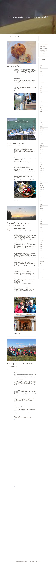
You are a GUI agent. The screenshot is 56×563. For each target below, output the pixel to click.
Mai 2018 (41, 246)
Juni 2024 (41, 111)
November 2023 (42, 124)
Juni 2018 (41, 244)
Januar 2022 (41, 166)
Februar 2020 (41, 206)
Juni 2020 (41, 198)
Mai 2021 (41, 181)
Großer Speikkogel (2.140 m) (43, 46)
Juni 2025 (41, 88)
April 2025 (41, 92)
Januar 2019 (41, 231)
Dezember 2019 (42, 210)
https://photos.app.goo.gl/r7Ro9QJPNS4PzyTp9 (22, 283)
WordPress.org (42, 277)
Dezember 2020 (42, 187)
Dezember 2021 (42, 168)
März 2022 (41, 162)
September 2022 (42, 151)
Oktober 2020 (41, 191)
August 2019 (41, 217)
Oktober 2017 (41, 259)
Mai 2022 (41, 158)
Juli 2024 (41, 109)
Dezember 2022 (42, 145)
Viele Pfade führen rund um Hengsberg (19, 364)
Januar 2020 (41, 208)
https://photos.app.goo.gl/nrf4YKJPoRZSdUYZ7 (22, 91)
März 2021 (41, 183)
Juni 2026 (41, 65)
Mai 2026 (41, 67)
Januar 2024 (41, 120)
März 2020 (41, 204)
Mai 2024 (41, 113)
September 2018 (42, 238)
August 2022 (41, 153)
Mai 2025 (41, 90)
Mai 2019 (41, 223)
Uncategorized (19, 200)
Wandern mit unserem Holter (44, 48)
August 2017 (41, 263)
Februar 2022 (41, 164)
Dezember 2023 (42, 122)
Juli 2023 (41, 132)
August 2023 (41, 130)
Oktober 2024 (41, 103)
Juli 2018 (41, 242)
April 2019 (41, 225)
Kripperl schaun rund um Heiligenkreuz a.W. (19, 224)
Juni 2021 (41, 179)
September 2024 (42, 105)
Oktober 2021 (41, 172)
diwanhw (8, 71)
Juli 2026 (41, 63)
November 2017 (42, 257)
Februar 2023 (41, 141)
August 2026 (41, 61)
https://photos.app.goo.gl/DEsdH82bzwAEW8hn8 (22, 417)
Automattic (38, 561)
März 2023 (41, 139)
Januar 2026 (41, 75)
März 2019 (41, 227)
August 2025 (41, 84)
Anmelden (41, 272)
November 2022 (42, 147)
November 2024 (42, 101)
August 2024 (41, 107)
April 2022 (41, 160)
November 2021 (42, 170)
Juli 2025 (41, 86)
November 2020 (42, 189)
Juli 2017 (41, 265)
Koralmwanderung (42, 55)
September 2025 (42, 82)
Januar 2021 (41, 185)
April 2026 (41, 69)
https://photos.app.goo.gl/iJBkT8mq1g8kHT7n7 (28, 179)
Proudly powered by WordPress (22, 561)
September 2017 (42, 261)
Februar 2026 (41, 73)
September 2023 (42, 128)
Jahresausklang (14, 66)
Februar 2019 (41, 229)
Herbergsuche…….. (15, 143)
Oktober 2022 (41, 149)
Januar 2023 (41, 143)
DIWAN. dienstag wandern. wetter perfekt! (28, 17)
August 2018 (41, 240)
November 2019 (42, 212)
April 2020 (41, 202)
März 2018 (41, 250)
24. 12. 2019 (18, 145)
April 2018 (41, 248)
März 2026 (41, 71)
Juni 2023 (41, 134)
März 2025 (41, 94)
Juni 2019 (41, 221)
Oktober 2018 (41, 236)
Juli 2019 (41, 219)
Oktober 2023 (41, 126)
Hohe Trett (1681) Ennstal (43, 53)
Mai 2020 (41, 200)
